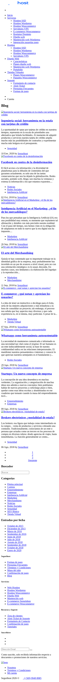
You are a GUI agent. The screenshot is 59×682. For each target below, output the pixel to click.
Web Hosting (13, 587)
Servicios (11, 18)
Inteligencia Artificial (17, 192)
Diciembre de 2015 (16, 528)
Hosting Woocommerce (24, 26)
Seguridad (12, 148)
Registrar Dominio (22, 34)
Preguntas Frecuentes (23, 88)
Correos (11, 487)
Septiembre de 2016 (16, 534)
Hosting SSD (19, 20)
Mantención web (15, 598)
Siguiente (32, 460)
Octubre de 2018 (15, 547)
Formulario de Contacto (18, 621)
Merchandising (14, 280)
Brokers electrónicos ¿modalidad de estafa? (28, 417)
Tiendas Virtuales (15, 72)
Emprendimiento (15, 401)
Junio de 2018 (14, 537)
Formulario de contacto (24, 83)
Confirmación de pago (18, 573)
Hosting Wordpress (22, 23)
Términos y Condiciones (19, 567)
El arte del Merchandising (17, 252)
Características (20, 61)
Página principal (15, 484)
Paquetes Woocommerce (25, 77)
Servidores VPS (21, 28)
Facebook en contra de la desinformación (26, 162)
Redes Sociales (14, 189)
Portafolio (18, 69)
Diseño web (19, 37)
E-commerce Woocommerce (26, 31)
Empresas (11, 403)
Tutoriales (12, 626)
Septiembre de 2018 (16, 545)
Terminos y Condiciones (19, 670)
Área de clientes (15, 615)
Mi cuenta (12, 673)
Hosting (11, 45)
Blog (9, 575)
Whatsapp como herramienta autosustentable (29, 335)
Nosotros (11, 667)
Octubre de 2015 (15, 526)
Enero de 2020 (14, 550)
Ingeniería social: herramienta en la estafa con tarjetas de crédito (27, 122)
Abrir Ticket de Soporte (18, 618)
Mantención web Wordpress (26, 39)
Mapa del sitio (14, 570)
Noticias (11, 186)
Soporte (11, 80)
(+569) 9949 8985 (32, 678)
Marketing (12, 236)
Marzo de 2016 (14, 531)
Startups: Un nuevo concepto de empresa (26, 373)
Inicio (10, 15)
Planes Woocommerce (23, 75)
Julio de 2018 (13, 539)
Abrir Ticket (19, 86)
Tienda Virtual (14, 321)
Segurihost (23, 153)
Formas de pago (21, 91)
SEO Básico (13, 511)
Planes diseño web (22, 64)
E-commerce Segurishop (19, 601)
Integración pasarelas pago (26, 42)
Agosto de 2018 (15, 542)
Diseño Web (13, 58)
